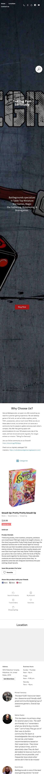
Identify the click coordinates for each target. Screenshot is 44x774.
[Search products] (39, 69)
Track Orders (13, 603)
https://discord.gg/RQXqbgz (11, 443)
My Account (31, 595)
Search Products (13, 595)
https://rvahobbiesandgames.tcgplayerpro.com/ (25, 450)
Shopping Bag (13, 610)
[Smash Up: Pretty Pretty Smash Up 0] (22, 487)
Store (4, 516)
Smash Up (23, 516)
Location (12, 3)
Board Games (12, 516)
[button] (9, 572)
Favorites (31, 603)
